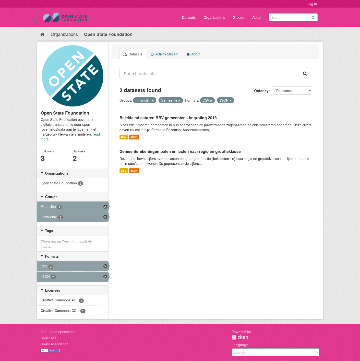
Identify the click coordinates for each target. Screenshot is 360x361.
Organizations (214, 17)
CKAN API (48, 337)
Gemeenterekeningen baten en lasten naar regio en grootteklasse (180, 151)
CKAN (239, 337)
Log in (312, 3)
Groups (238, 17)
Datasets (189, 17)
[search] (305, 73)
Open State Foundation (108, 34)
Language (239, 344)
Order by (261, 90)
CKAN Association (54, 343)
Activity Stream (166, 54)
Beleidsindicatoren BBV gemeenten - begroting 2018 (168, 117)
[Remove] (153, 100)
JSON (134, 137)
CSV (123, 137)
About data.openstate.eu (59, 331)
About (256, 17)
